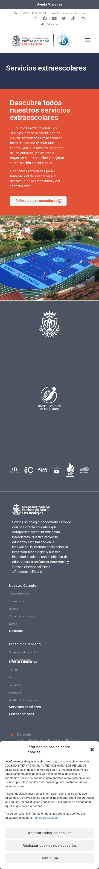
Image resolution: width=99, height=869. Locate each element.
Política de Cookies (45, 817)
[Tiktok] (73, 18)
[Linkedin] (83, 18)
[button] (92, 749)
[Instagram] (35, 18)
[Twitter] (64, 18)
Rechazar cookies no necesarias (50, 845)
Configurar (49, 858)
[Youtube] (54, 18)
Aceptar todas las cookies (49, 833)
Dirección (24, 735)
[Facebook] (45, 18)
